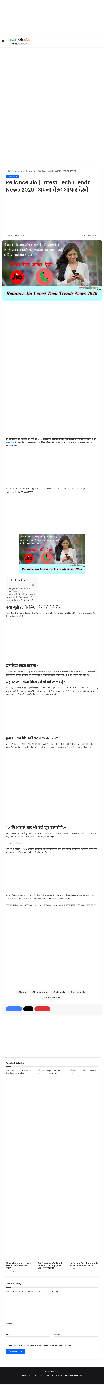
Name (9, 1324)
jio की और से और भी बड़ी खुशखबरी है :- (22, 600)
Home (9, 171)
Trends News (19, 171)
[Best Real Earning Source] (19, 41)
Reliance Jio (11, 442)
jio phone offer (41, 992)
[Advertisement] (52, 18)
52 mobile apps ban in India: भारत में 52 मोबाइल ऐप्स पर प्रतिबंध (19, 1265)
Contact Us (48, 1375)
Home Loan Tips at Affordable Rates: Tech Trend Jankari (84, 1264)
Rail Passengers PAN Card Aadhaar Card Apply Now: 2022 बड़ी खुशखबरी (50, 1265)
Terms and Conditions (73, 1375)
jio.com (55, 833)
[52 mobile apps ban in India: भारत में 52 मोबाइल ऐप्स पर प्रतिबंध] (20, 1165)
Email (9, 1334)
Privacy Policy (27, 1375)
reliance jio (60, 992)
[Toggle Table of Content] (32, 585)
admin (9, 236)
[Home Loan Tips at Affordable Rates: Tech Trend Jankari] (84, 1165)
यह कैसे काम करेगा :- (16, 591)
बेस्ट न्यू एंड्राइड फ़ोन (17, 843)
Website (57, 1334)
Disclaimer (59, 1375)
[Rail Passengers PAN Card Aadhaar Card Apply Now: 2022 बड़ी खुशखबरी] (52, 1165)
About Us (38, 1375)
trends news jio (52, 997)
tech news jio (78, 992)
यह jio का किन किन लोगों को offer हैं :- (22, 594)
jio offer (23, 992)
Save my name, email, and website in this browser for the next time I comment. (40, 1345)
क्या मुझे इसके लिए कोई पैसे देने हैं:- (20, 589)
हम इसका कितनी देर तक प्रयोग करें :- (21, 597)
